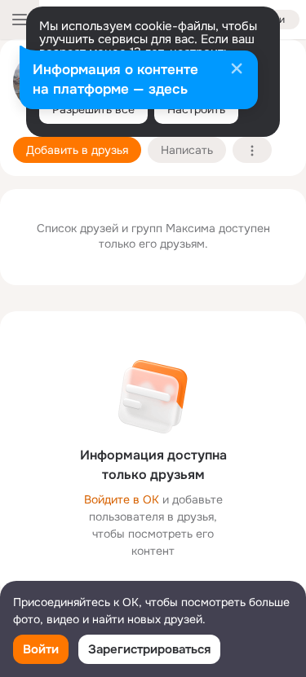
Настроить (196, 109)
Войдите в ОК (121, 499)
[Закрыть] (236, 70)
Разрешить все (93, 109)
